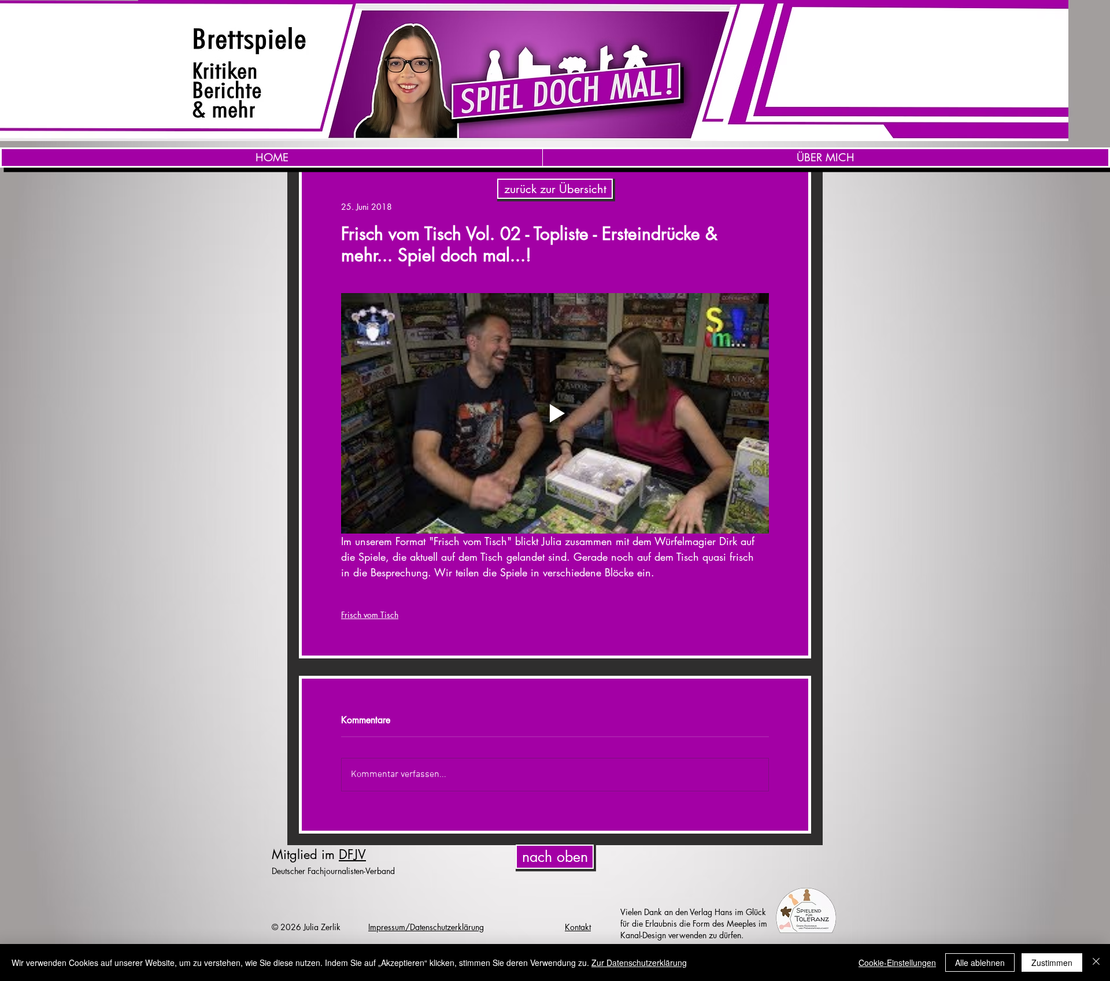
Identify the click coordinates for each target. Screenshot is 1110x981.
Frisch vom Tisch (369, 614)
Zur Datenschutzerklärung (639, 962)
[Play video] (555, 413)
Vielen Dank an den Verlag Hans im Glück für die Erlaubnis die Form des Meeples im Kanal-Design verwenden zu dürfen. (693, 923)
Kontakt (578, 926)
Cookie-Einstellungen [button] (897, 962)
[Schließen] (1096, 962)
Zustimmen (1051, 962)
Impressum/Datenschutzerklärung (426, 926)
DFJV (352, 854)
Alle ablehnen (980, 962)
